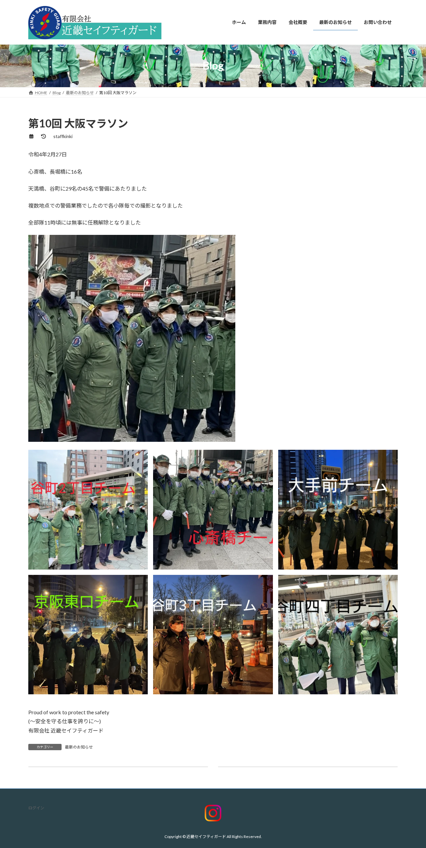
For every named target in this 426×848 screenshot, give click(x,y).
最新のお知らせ (79, 747)
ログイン (36, 807)
